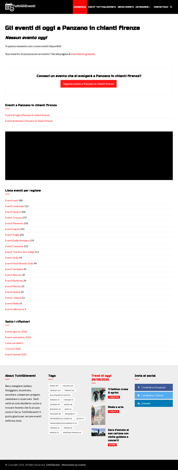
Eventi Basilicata (14, 280)
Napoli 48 (68, 404)
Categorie (142, 7)
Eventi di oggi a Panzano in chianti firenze (27, 115)
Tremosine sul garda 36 (61, 418)
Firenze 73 (68, 400)
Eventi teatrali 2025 (16, 354)
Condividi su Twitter (152, 395)
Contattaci (161, 7)
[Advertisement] (89, 156)
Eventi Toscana (13, 217)
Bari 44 (68, 409)
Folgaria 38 (55, 414)
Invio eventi (126, 7)
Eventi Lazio (11, 200)
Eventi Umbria (12, 291)
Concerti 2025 (13, 348)
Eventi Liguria (12, 229)
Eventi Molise (12, 303)
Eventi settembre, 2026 (18, 337)
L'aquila (113, 412)
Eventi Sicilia (12, 257)
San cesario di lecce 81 (60, 395)
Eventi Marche (13, 286)
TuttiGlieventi (53, 464)
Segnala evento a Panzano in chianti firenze (88, 83)
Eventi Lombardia (14, 206)
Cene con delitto (14, 342)
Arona (112, 445)
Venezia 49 (55, 404)
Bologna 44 (55, 409)
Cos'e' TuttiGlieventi (102, 7)
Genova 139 (55, 390)
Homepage (80, 7)
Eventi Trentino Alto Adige (19, 251)
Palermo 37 (70, 414)
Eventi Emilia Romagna (17, 240)
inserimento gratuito (83, 53)
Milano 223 (68, 386)
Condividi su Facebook (153, 387)
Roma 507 (54, 386)
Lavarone (114, 397)
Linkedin (145, 403)
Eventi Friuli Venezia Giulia (19, 263)
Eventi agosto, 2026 (16, 331)
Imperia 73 (55, 400)
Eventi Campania (14, 246)
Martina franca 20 (72, 432)
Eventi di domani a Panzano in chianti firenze (29, 120)
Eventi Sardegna (14, 269)
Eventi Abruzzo (13, 274)
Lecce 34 (80, 418)
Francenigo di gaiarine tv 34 (63, 423)
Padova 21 (54, 432)
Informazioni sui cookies (74, 464)
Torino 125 (69, 390)
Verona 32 (55, 428)
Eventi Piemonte (14, 223)
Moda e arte (115, 407)
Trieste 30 (68, 428)
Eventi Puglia (12, 234)
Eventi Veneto (13, 211)
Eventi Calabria (13, 297)
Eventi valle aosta (14, 309)
